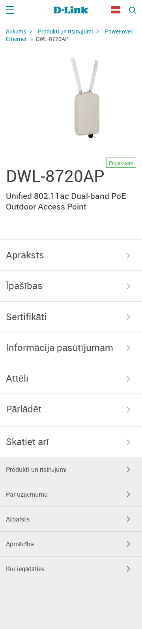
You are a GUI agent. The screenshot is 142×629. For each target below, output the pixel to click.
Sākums (16, 31)
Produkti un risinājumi (65, 31)
